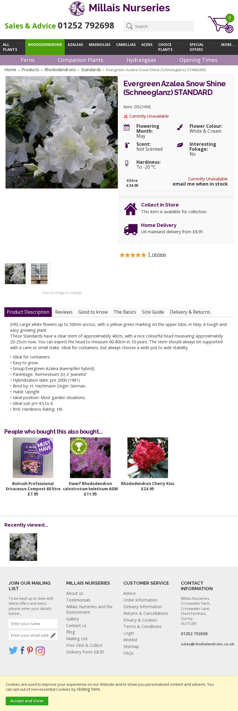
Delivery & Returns (190, 312)
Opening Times (198, 59)
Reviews (64, 312)
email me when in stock (200, 184)
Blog (70, 632)
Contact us (76, 625)
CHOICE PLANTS (165, 47)
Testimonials (78, 600)
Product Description (28, 312)
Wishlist (130, 639)
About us (74, 593)
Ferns (28, 59)
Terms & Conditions (142, 626)
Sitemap (131, 646)
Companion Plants (80, 59)
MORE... (228, 44)
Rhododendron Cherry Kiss (147, 483)
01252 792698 (86, 25)
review (157, 254)
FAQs (128, 653)
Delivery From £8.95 (85, 652)
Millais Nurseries (128, 8)
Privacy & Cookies (140, 620)
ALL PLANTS (10, 47)
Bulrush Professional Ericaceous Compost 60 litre (33, 486)
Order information (140, 600)
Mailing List (77, 638)
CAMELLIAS (126, 44)
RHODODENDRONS (45, 44)
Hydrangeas (141, 59)
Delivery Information (142, 606)
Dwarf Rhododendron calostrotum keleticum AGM (90, 486)
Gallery (72, 619)
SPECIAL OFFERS (197, 47)
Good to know (93, 312)
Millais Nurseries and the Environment (89, 609)
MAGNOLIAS (99, 44)
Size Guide (153, 312)
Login (128, 633)
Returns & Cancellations (145, 613)
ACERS (146, 44)
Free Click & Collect (84, 645)
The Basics (124, 312)
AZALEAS (75, 44)
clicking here (88, 689)
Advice (129, 593)
